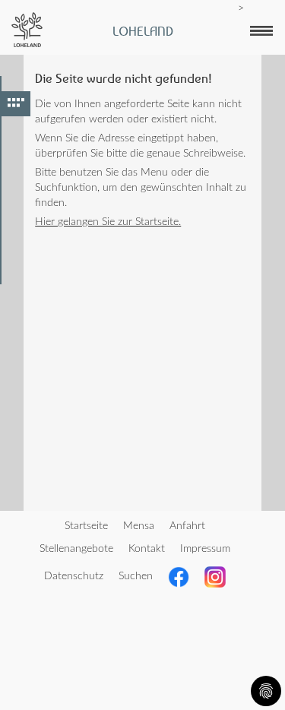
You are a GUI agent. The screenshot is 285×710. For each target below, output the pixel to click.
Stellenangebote (76, 549)
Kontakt (146, 549)
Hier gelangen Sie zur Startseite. (108, 222)
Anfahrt (187, 526)
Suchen (136, 576)
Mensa (138, 526)
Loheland (142, 31)
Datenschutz (73, 576)
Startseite (86, 526)
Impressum (205, 549)
